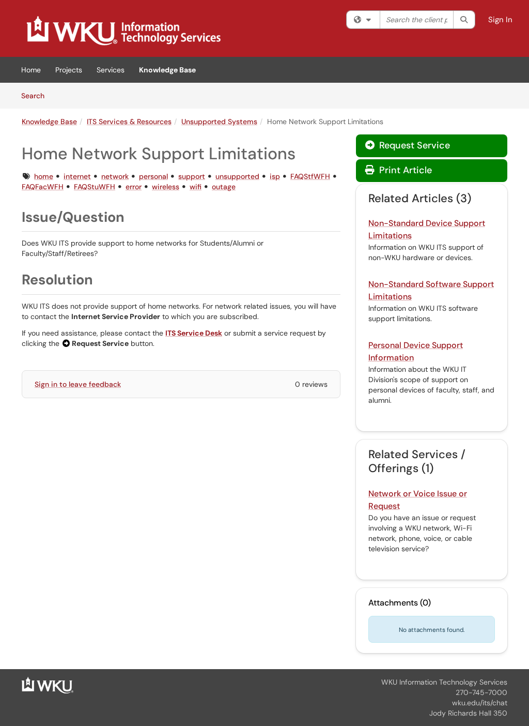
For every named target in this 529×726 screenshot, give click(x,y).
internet (77, 176)
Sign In (500, 19)
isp (275, 176)
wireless (165, 186)
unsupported (237, 176)
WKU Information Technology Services (444, 682)
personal (153, 176)
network (115, 176)
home (43, 176)
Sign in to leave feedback (78, 384)
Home (31, 69)
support (191, 176)
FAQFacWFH (43, 186)
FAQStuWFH (94, 186)
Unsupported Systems (219, 121)
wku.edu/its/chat (479, 702)
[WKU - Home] (47, 684)
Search (36, 95)
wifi (195, 186)
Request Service (413, 145)
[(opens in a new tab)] (123, 31)
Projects (68, 69)
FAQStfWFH (310, 176)
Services (111, 69)
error (134, 186)
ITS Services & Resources (129, 121)
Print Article (404, 170)
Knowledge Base (167, 69)
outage (224, 186)
